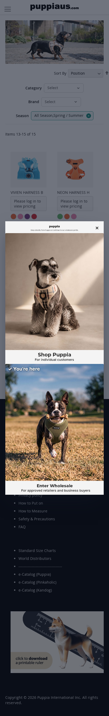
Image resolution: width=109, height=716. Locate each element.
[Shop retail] (54, 298)
